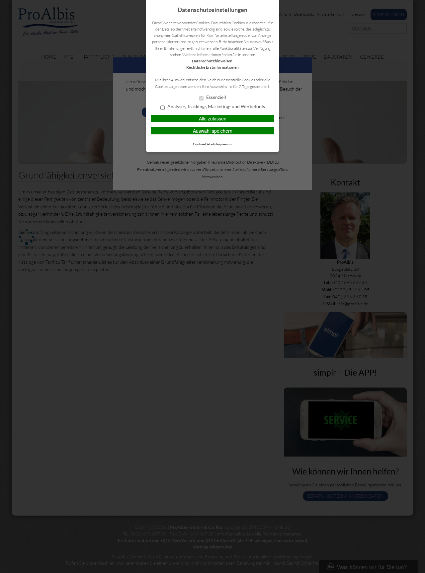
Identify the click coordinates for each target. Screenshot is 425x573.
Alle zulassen (212, 118)
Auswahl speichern (212, 130)
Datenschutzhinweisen (212, 60)
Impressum (224, 144)
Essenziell (215, 97)
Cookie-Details (204, 144)
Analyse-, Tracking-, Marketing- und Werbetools (215, 106)
